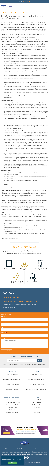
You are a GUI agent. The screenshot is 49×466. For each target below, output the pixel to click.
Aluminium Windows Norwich (12, 377)
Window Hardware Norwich (12, 412)
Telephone (3, 332)
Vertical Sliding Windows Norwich (12, 387)
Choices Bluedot (37, 462)
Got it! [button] (12, 462)
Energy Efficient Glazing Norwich (12, 402)
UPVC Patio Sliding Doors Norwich (36, 384)
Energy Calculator (37, 402)
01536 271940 (26, 1)
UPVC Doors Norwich (37, 374)
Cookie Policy (32, 37)
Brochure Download (36, 404)
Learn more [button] (18, 459)
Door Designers (36, 407)
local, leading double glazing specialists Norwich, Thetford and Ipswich (29, 448)
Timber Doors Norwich (37, 382)
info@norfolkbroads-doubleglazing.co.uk (25, 301)
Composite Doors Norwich (37, 387)
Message (3, 338)
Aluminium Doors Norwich (37, 377)
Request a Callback (37, 399)
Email (2, 327)
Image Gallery (37, 409)
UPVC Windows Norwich (12, 374)
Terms (24, 462)
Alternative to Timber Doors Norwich (36, 379)
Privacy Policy (23, 37)
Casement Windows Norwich (12, 384)
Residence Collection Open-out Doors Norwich (36, 389)
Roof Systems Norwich (12, 399)
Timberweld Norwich (12, 407)
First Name (4, 316)
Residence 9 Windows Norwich (12, 389)
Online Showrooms (37, 415)
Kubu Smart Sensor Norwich (12, 404)
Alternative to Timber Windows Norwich (12, 379)
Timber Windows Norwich (12, 382)
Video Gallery (37, 412)
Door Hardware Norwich (12, 409)
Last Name (4, 321)
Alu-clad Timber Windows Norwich (12, 392)
